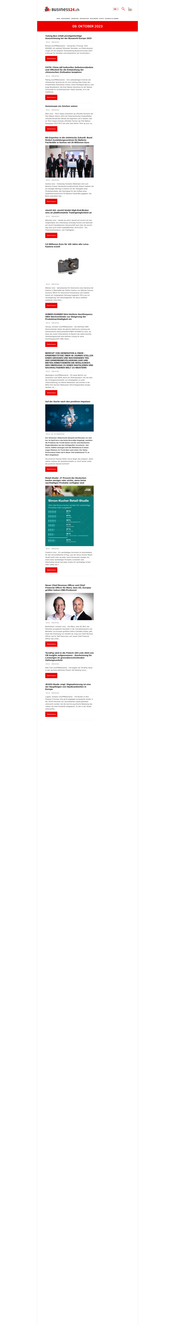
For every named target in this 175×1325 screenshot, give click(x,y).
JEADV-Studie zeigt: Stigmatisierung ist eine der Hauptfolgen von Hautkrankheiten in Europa (68, 686)
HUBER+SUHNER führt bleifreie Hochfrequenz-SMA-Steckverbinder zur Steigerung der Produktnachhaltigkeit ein (69, 316)
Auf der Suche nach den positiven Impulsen (67, 401)
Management (65, 18)
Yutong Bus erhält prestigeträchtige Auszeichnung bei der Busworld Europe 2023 (68, 37)
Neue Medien (94, 18)
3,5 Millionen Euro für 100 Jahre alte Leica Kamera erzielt (66, 245)
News (58, 18)
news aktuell (55, 42)
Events (101, 18)
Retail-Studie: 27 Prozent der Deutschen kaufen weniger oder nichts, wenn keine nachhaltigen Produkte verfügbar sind (65, 480)
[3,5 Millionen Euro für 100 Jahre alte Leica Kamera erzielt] (69, 265)
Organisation (84, 18)
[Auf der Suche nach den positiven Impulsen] (69, 418)
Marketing (75, 18)
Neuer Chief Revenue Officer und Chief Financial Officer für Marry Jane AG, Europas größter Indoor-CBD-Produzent (68, 587)
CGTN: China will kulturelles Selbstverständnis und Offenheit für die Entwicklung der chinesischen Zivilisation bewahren (69, 69)
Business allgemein (111, 18)
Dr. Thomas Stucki (59, 434)
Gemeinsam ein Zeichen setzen (61, 106)
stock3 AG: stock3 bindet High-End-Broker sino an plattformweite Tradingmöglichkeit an (68, 211)
